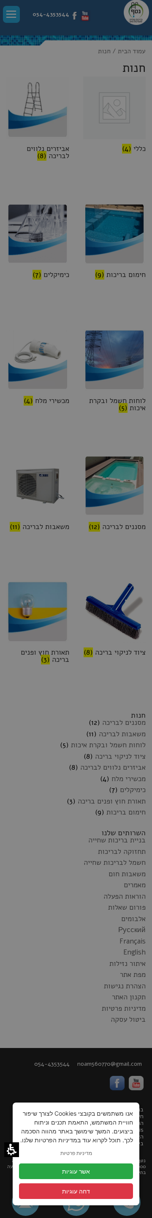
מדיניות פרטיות (76, 1153)
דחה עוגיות (76, 1191)
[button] (11, 1149)
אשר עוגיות (76, 1171)
